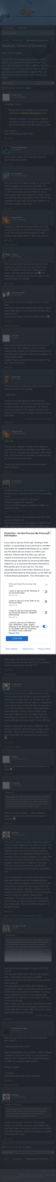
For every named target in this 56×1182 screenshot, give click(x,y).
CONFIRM (17, 638)
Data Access (28, 649)
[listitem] (28, 585)
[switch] (45, 591)
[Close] (50, 533)
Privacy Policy (44, 649)
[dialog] (28, 591)
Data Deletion (12, 649)
